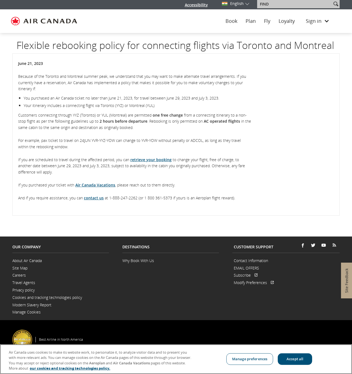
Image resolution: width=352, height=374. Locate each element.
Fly (267, 21)
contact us (94, 197)
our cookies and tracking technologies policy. (70, 368)
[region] (176, 359)
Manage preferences (249, 358)
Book (231, 21)
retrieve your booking (151, 159)
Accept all (295, 358)
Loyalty (287, 21)
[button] (335, 3)
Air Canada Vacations (95, 185)
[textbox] (295, 4)
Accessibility (196, 4)
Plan (251, 21)
